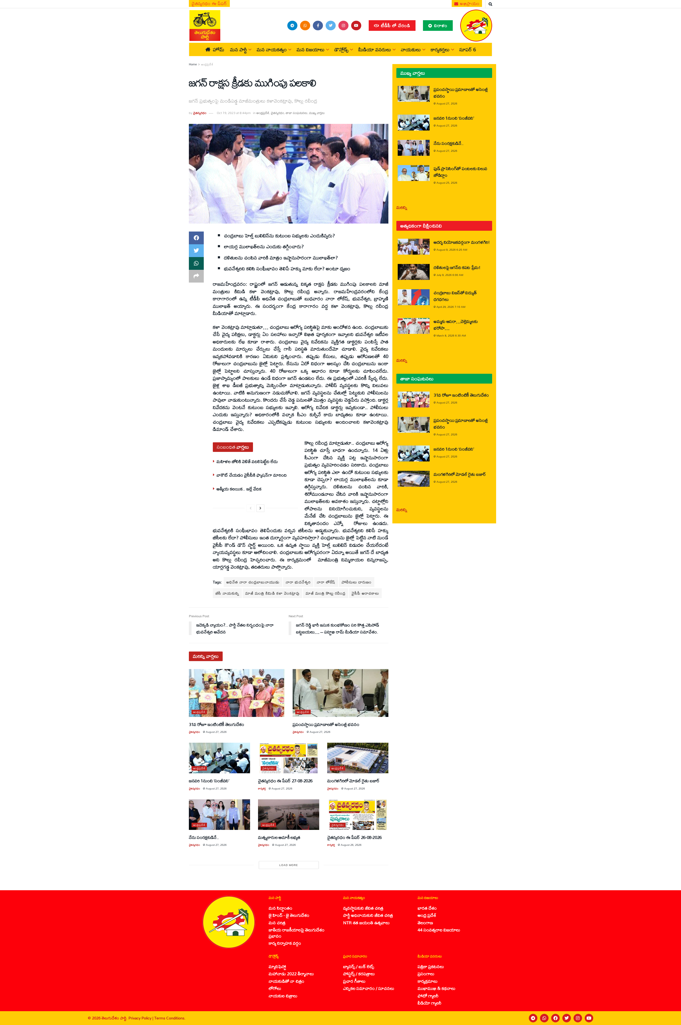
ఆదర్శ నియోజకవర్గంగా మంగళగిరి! (462, 242)
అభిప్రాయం (469, 3)
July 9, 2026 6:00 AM (450, 275)
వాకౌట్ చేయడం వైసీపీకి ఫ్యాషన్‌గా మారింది (252, 475)
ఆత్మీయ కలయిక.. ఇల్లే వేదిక (239, 488)
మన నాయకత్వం (272, 49)
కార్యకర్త (262, 788)
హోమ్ (218, 49)
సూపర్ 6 (467, 49)
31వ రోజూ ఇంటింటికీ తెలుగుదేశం (216, 724)
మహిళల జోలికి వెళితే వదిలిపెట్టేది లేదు (247, 461)
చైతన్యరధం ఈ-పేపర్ (209, 3)
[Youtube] (589, 1018)
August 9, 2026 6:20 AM (452, 249)
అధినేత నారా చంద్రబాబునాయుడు (253, 582)
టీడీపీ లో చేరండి (395, 25)
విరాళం (440, 25)
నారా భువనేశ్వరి (298, 582)
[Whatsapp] (544, 1018)
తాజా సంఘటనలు (297, 113)
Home (193, 64)
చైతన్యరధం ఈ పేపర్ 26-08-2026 (354, 837)
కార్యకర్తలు (440, 49)
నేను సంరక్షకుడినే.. (204, 837)
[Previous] (251, 508)
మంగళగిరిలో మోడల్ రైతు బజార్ (353, 780)
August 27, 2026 (216, 731)
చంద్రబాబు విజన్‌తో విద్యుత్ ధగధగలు (455, 296)
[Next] (260, 508)
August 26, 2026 (351, 844)
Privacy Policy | (141, 1018)
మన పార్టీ (238, 49)
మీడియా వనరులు (374, 49)
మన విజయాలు (311, 49)
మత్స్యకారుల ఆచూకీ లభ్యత (279, 837)
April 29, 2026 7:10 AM (451, 306)
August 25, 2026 (447, 182)
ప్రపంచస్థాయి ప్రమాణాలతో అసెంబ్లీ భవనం (326, 724)
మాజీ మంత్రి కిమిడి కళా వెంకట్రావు (272, 593)
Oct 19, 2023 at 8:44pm (234, 113)
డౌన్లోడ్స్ (341, 49)
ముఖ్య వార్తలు (317, 113)
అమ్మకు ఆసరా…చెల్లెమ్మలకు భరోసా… (455, 324)
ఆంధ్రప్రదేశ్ (207, 64)
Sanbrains (670, 1018)
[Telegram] (533, 1018)
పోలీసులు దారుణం (357, 582)
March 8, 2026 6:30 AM (451, 335)
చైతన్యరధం (199, 113)
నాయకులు (411, 49)
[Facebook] (555, 1018)
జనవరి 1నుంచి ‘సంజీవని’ (209, 780)
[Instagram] (578, 1018)
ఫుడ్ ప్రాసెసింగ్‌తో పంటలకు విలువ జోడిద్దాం (460, 171)
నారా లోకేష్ (326, 582)
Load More (288, 865)
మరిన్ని (401, 207)
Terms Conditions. (169, 1018)
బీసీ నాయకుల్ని (227, 593)
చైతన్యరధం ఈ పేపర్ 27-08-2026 (285, 780)
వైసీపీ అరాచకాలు (365, 593)
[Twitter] (566, 1018)
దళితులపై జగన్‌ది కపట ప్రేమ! (457, 267)
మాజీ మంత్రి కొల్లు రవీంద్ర (326, 593)
